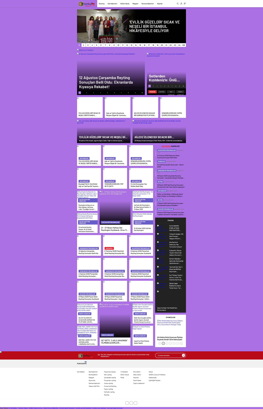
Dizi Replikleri (93, 375)
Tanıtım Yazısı (23, 408)
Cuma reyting (108, 383)
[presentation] (159, 343)
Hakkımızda (152, 377)
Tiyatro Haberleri (139, 383)
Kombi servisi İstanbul (83, 408)
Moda (122, 377)
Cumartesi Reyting (110, 386)
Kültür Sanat (124, 4)
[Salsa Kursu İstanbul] (85, 50)
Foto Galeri (136, 372)
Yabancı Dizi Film (94, 386)
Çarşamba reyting (110, 377)
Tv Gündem (124, 372)
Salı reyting (108, 375)
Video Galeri (137, 375)
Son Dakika (80, 372)
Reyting (101, 4)
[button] (79, 45)
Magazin (135, 4)
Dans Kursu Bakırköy (51, 408)
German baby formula (114, 408)
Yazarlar (160, 4)
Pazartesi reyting (109, 372)
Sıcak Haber (137, 380)
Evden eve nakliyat (99, 408)
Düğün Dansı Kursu (35, 408)
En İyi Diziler (13, 408)
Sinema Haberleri (147, 4)
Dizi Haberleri (112, 4)
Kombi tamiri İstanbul (66, 408)
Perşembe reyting (110, 380)
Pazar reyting (108, 389)
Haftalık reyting (109, 392)
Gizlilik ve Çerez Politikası (157, 375)
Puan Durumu (82, 362)
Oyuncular (92, 380)
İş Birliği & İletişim (154, 380)
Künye (151, 372)
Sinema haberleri (180, 92)
